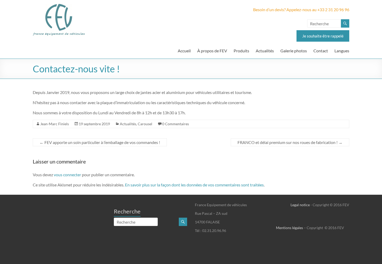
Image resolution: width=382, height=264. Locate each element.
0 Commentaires (175, 124)
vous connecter (67, 174)
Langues (341, 50)
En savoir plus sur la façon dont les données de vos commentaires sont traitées (194, 184)
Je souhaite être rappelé (323, 36)
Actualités (265, 50)
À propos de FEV (212, 50)
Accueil (184, 50)
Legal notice (300, 205)
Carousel (145, 124)
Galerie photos (293, 50)
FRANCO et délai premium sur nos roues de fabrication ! (290, 142)
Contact (320, 50)
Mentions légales (289, 227)
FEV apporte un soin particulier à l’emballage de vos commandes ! (99, 142)
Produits (241, 50)
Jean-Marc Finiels (54, 124)
